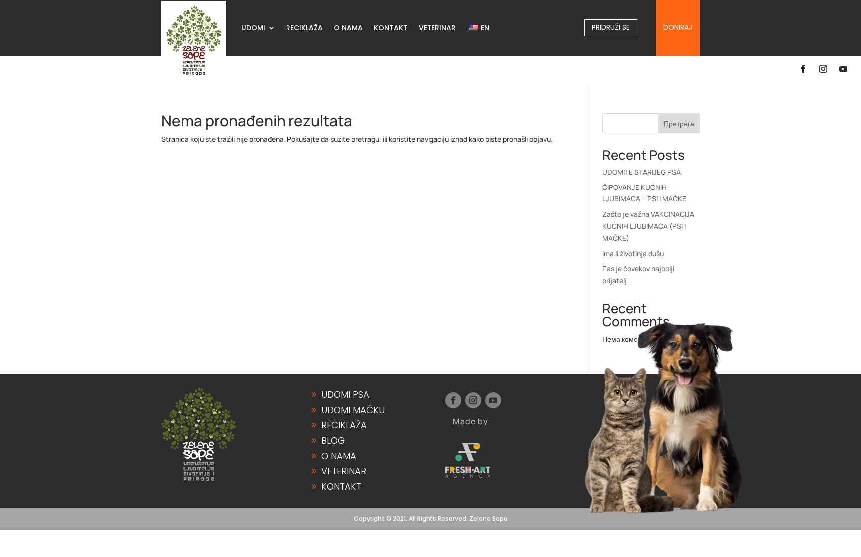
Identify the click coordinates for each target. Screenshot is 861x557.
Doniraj (677, 27)
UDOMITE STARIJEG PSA (641, 172)
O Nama (338, 456)
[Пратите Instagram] (823, 69)
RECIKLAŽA (304, 28)
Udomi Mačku (353, 410)
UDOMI (253, 28)
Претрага (679, 123)
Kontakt (341, 486)
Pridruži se (611, 27)
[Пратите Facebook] (803, 69)
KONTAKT (391, 28)
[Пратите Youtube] (843, 69)
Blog (333, 440)
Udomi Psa (345, 394)
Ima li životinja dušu (633, 253)
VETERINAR (437, 28)
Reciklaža (344, 425)
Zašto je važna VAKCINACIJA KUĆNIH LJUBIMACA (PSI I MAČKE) (648, 226)
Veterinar (343, 471)
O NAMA (348, 28)
